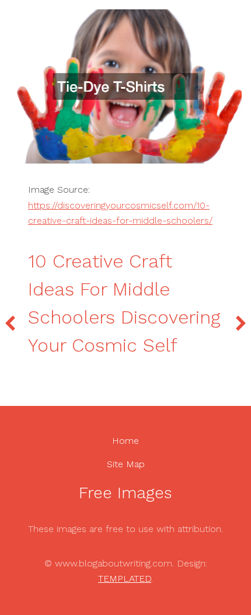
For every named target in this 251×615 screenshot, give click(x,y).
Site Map (126, 464)
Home (125, 440)
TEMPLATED (124, 578)
